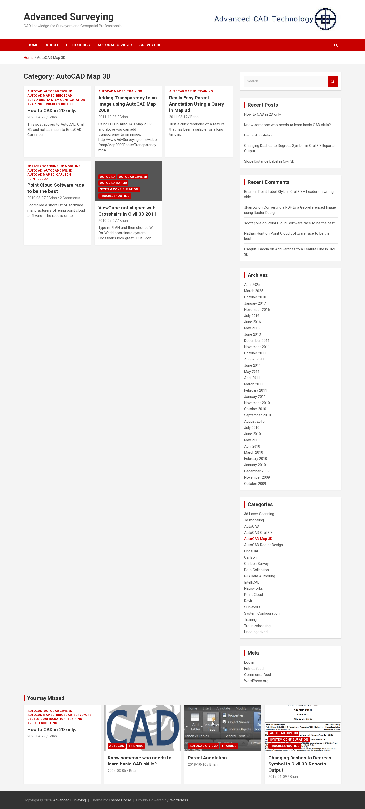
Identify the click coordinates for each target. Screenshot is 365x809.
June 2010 (252, 434)
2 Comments (70, 198)
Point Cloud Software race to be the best (55, 188)
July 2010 (251, 427)
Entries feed (254, 668)
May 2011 (252, 371)
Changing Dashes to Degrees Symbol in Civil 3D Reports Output (299, 764)
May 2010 (252, 440)
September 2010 (257, 415)
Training (34, 104)
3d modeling (70, 166)
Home (32, 45)
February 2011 (255, 390)
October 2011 (255, 353)
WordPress (179, 800)
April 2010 (252, 446)
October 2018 (255, 297)
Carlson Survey (256, 563)
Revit (248, 601)
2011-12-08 (107, 117)
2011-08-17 (178, 117)
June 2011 (252, 365)
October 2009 (255, 483)
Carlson (63, 174)
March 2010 (253, 452)
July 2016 (251, 316)
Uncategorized (256, 632)
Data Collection (256, 570)
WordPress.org (256, 681)
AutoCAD (34, 91)
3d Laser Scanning (43, 166)
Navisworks (253, 588)
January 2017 (255, 303)
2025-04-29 (36, 117)
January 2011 (255, 396)
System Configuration (66, 100)
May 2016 (252, 328)
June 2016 (252, 322)
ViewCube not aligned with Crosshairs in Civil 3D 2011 (127, 211)
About (52, 45)
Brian (53, 117)
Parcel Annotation (258, 135)
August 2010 (254, 421)
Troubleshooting (59, 104)
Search (333, 81)
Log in (249, 662)
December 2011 (257, 340)
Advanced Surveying (69, 17)
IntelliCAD (252, 582)
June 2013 (252, 334)
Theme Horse (120, 800)
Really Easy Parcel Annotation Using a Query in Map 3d (196, 104)
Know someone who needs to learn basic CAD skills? (287, 125)
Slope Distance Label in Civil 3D (269, 161)
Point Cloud (37, 178)
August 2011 (254, 359)
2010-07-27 (107, 221)
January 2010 (255, 465)
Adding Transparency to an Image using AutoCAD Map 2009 (127, 104)
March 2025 (253, 291)
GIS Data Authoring (259, 576)
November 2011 (257, 347)
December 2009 (257, 471)
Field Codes (78, 45)
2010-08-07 (36, 198)
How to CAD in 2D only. (51, 110)
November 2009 (257, 477)
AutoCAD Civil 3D (114, 45)
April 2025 (252, 284)
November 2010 (257, 403)
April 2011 (252, 378)
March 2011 (253, 384)
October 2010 (255, 409)
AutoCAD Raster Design (263, 545)
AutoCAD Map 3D (40, 95)
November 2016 (257, 309)
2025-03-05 (117, 771)
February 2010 (255, 458)
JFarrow (250, 207)
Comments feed (257, 675)
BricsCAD (64, 95)
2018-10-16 (197, 764)
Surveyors (150, 45)
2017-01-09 (277, 777)
